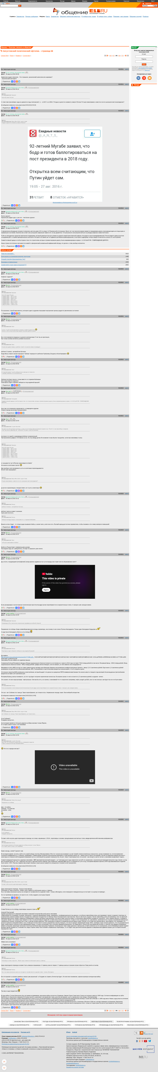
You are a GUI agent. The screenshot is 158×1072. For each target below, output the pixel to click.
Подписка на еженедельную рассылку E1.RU (15, 1044)
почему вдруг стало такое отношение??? (13, 265)
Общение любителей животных (70, 16)
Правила (18, 55)
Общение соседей (135, 16)
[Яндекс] (144, 78)
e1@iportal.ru (13, 1038)
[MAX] (14, 81)
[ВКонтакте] (12, 81)
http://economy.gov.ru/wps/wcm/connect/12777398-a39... (17, 657)
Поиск (12, 55)
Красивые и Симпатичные (9, 262)
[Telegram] (19, 81)
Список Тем (4, 55)
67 (113, 55)
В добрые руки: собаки (104, 16)
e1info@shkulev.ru (114, 1061)
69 (119, 55)
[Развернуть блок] (132, 85)
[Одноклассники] (17, 81)
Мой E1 (134, 47)
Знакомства (20, 16)
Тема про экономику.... (8, 253)
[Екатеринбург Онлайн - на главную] (98, 14)
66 (110, 55)
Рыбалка (145, 16)
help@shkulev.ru (93, 1038)
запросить (147, 70)
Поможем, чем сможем (120, 16)
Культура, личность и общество (20, 47)
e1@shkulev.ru (89, 1059)
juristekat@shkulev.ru (72, 1063)
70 (122, 55)
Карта (48, 16)
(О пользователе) (33, 87)
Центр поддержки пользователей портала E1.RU (81, 1036)
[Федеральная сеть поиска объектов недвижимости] (143, 1057)
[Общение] (55, 14)
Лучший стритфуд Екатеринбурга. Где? (13, 259)
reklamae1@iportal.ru (28, 1036)
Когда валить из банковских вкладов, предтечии (15, 256)
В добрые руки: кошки (89, 16)
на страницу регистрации (145, 67)
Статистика (26, 55)
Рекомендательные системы (75, 1067)
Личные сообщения (31, 16)
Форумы (4, 47)
